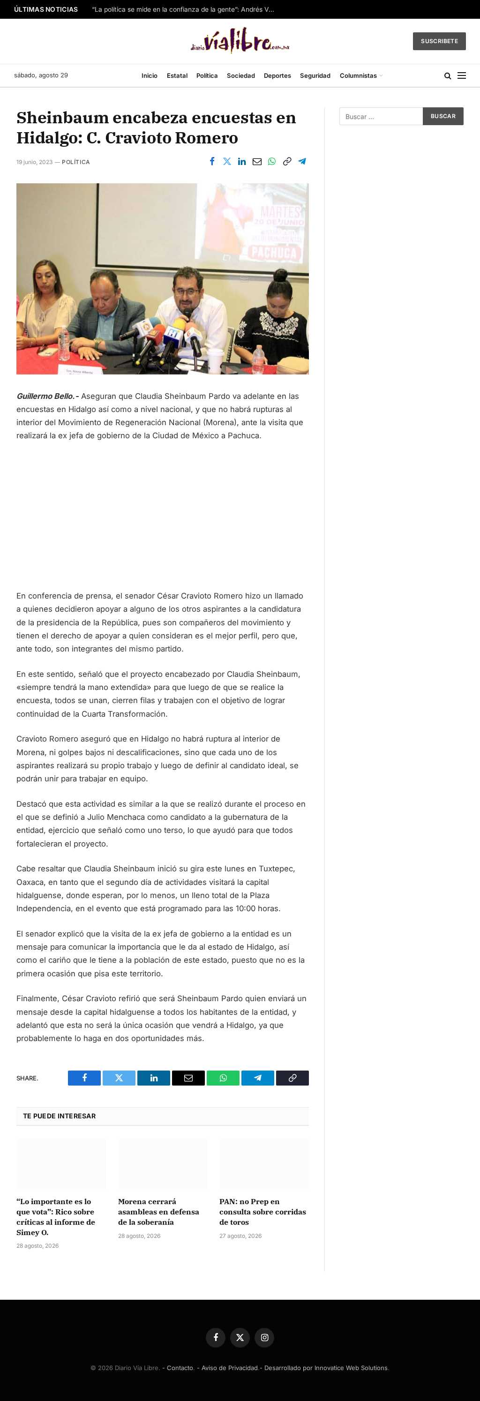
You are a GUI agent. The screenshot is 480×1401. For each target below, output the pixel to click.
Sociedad (241, 75)
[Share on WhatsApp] (272, 161)
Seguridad (315, 75)
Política (207, 75)
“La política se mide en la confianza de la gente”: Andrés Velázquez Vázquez (185, 9)
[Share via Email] (257, 161)
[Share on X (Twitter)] (227, 161)
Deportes (277, 75)
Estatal (177, 75)
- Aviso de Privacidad (227, 1367)
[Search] (447, 75)
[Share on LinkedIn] (242, 161)
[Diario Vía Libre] (240, 41)
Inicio (150, 75)
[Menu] (462, 75)
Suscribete (439, 41)
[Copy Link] (287, 161)
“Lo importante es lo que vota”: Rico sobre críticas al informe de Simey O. (55, 1216)
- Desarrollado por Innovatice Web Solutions (324, 1367)
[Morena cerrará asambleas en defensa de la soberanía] (163, 1164)
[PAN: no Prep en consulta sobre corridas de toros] (264, 1164)
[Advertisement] (162, 519)
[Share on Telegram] (302, 161)
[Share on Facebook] (212, 161)
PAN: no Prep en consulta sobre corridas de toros (262, 1212)
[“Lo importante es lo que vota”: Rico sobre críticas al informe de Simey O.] (61, 1164)
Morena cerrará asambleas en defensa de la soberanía (158, 1212)
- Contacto (177, 1367)
